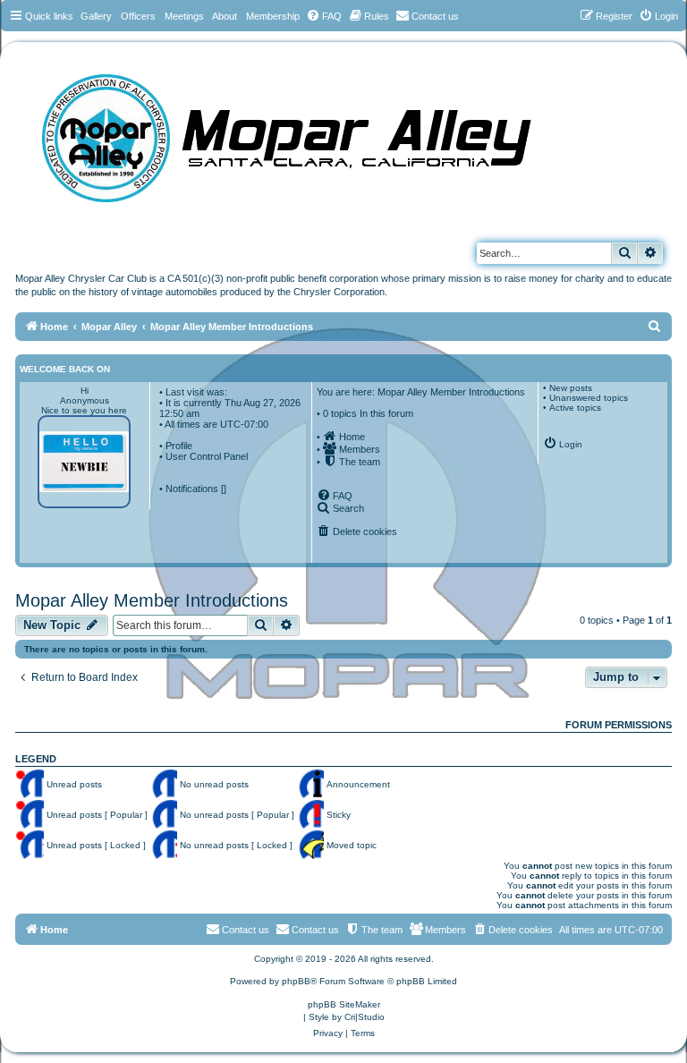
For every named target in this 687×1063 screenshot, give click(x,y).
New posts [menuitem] (570, 388)
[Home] (304, 132)
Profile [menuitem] (178, 445)
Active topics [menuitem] (575, 407)
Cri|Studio (364, 1017)
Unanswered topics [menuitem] (588, 398)
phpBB (296, 981)
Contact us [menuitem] (315, 929)
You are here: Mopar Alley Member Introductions (421, 392)
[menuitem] (324, 16)
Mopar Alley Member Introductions (151, 600)
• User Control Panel (203, 456)
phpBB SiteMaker (344, 1004)
